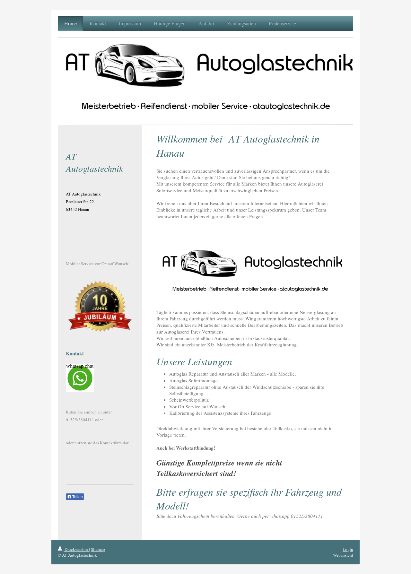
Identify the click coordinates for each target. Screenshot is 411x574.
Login (348, 549)
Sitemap (98, 549)
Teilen (77, 497)
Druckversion (76, 549)
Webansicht (343, 555)
